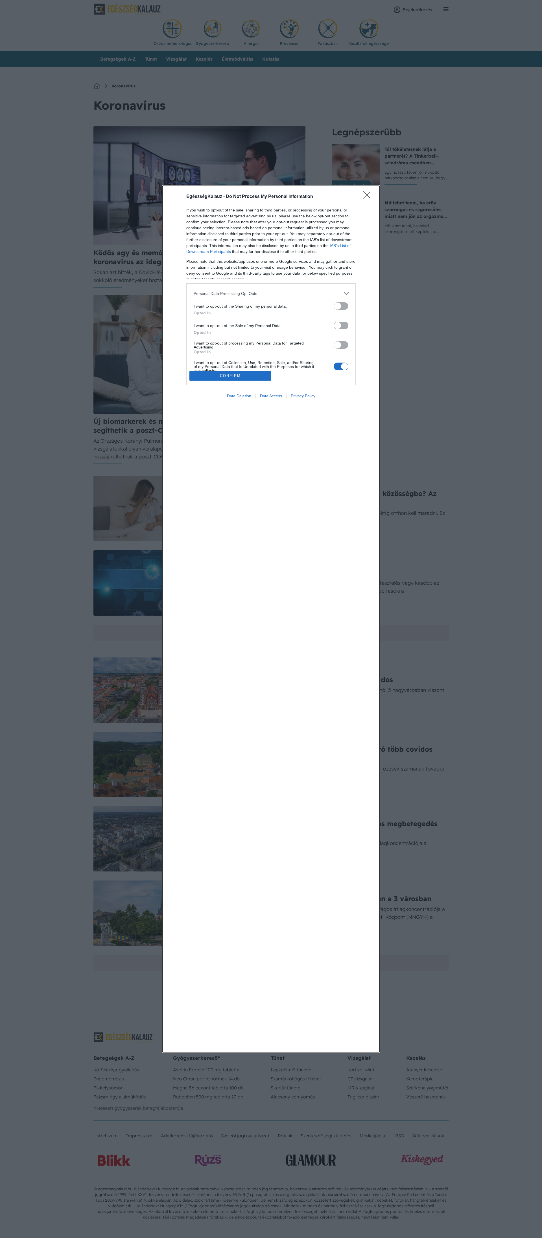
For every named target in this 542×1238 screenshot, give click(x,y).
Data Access (271, 396)
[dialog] (271, 619)
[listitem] (271, 294)
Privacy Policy (303, 396)
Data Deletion (239, 396)
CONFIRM (230, 376)
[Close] (368, 196)
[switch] (341, 306)
